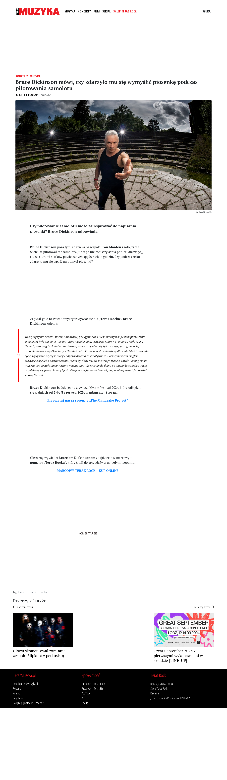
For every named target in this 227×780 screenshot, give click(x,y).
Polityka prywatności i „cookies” (29, 703)
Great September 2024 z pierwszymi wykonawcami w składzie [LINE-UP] (178, 655)
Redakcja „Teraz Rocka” (162, 683)
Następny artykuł (202, 607)
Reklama (17, 688)
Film (97, 11)
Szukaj (206, 11)
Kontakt (16, 693)
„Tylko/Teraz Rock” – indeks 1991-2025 (170, 698)
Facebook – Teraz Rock (93, 683)
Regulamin (18, 698)
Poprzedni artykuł (24, 607)
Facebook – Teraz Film (93, 688)
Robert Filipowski (26, 95)
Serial (106, 11)
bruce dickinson (26, 592)
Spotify (85, 703)
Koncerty (84, 11)
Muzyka (69, 11)
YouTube (86, 693)
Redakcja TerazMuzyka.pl (25, 683)
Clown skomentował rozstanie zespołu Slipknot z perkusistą (39, 653)
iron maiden (41, 592)
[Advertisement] (113, 46)
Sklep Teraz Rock (125, 11)
